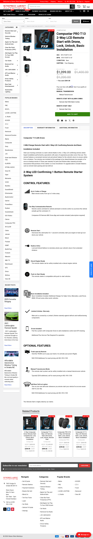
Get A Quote (7, 11)
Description (28, 128)
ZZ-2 (6, 124)
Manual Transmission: (65, 91)
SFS (6, 268)
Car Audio (8, 60)
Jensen (7, 234)
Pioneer (7, 242)
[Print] (65, 120)
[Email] (62, 120)
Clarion (7, 219)
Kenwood (8, 131)
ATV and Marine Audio (10, 74)
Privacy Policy (44, 1)
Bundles (7, 186)
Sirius (7, 271)
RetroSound (8, 264)
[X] (80, 11)
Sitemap (25, 511)
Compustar (8, 143)
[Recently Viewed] (79, 6)
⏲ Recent (86, 21)
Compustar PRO (10, 223)
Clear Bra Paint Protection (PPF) (10, 48)
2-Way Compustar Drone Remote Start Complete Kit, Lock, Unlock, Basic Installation (30, 435)
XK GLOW (8, 227)
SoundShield (9, 189)
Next (27, 75)
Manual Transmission (66, 95)
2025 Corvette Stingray (10, 300)
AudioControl (9, 197)
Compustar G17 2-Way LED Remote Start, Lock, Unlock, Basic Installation (81, 434)
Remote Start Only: (64, 106)
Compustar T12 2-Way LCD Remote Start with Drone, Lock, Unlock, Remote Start (47, 435)
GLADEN (7, 163)
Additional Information (68, 128)
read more (7, 308)
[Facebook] (84, 11)
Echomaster (9, 193)
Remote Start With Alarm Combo (69, 102)
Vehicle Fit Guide (45, 14)
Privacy (53, 469)
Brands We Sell (56, 11)
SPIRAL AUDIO (10, 167)
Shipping (53, 1)
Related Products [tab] (31, 411)
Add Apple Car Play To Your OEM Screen (11, 55)
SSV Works (8, 215)
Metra (7, 102)
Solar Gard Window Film (11, 159)
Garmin (7, 201)
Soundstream (9, 212)
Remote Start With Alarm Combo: (70, 99)
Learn (21, 14)
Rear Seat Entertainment (9, 85)
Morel (7, 238)
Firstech (7, 253)
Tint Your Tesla (9, 14)
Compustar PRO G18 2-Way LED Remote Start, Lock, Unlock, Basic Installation (64, 434)
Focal (6, 128)
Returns (60, 1)
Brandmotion (9, 150)
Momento (8, 178)
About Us (68, 11)
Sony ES (7, 171)
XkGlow (7, 275)
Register (87, 1)
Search (76, 21)
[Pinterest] (88, 11)
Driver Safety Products (9, 80)
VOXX (7, 182)
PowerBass (8, 204)
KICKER (7, 120)
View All (7, 279)
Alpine (7, 139)
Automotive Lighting (8, 91)
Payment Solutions (39, 11)
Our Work (31, 14)
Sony (6, 146)
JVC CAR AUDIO (10, 69)
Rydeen (7, 208)
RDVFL (7, 109)
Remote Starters (22, 11)
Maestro (7, 256)
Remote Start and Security (10, 32)
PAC (6, 105)
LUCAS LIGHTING (10, 113)
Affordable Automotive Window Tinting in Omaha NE (10, 363)
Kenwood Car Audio (9, 65)
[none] (44, 39)
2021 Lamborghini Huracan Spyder (10, 325)
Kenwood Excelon (10, 135)
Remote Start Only (65, 109)
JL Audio (8, 116)
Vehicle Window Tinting (10, 37)
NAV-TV (7, 260)
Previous (27, 31)
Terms (48, 469)
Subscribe (84, 465)
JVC (6, 154)
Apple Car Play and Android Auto (11, 43)
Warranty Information (46, 128)
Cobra (7, 230)
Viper (6, 175)
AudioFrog (8, 249)
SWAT (7, 245)
